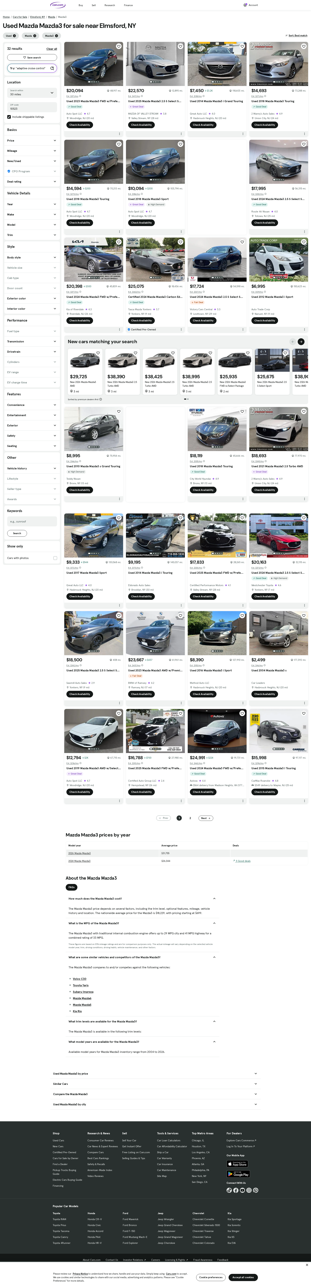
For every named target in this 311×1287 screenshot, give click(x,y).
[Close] (307, 1265)
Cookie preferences (211, 1277)
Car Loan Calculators (168, 1140)
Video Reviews (95, 1176)
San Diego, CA (199, 1182)
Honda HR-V (95, 1243)
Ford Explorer (130, 1243)
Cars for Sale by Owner (65, 1158)
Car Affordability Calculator (172, 1146)
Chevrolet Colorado (204, 1243)
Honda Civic (94, 1225)
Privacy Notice (80, 1273)
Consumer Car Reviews (100, 1140)
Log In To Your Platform (240, 1146)
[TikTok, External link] (229, 1190)
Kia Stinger (233, 1231)
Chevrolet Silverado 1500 (206, 1225)
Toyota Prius (59, 1225)
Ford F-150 (129, 1231)
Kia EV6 (232, 1243)
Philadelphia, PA (200, 1170)
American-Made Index (99, 1170)
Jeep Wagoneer (166, 1231)
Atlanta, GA (198, 1164)
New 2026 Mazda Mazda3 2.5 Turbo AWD (122, 383)
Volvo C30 (79, 979)
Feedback (222, 1259)
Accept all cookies (243, 1277)
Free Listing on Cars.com (136, 1152)
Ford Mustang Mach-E (135, 1237)
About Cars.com (92, 1259)
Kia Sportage (235, 1219)
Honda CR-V (95, 1219)
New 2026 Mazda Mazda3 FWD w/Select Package (233, 383)
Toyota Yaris (81, 985)
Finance (128, 5)
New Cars (58, 1146)
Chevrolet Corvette (203, 1219)
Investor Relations (133, 1259)
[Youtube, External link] (242, 1190)
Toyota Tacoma (61, 1231)
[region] (155, 1274)
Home (6, 17)
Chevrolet (198, 1213)
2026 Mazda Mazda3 (79, 853)
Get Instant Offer (131, 1146)
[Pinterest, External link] (255, 1190)
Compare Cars (95, 1152)
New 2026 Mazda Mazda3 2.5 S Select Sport (272, 383)
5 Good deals (243, 861)
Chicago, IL (198, 1140)
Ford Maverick (130, 1219)
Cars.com (171, 1273)
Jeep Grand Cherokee (170, 1225)
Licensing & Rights (175, 1259)
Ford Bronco (130, 1225)
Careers (155, 1259)
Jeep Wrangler (166, 1219)
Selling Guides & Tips (133, 1158)
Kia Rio (77, 1011)
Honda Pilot (94, 1237)
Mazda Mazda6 (82, 998)
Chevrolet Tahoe (202, 1237)
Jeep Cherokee (166, 1243)
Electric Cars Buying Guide (67, 1179)
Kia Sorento (234, 1225)
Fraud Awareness (202, 1259)
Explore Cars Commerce (240, 1140)
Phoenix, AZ (198, 1158)
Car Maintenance (166, 1170)
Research (110, 5)
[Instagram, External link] (249, 1190)
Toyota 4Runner (61, 1243)
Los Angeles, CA (200, 1152)
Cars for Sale (20, 17)
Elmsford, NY (37, 17)
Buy (81, 5)
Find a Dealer (60, 1164)
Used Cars (58, 1140)
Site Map (162, 1176)
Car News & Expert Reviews (102, 1146)
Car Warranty (164, 1158)
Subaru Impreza (83, 991)
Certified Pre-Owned (64, 1152)
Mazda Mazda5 (82, 1004)
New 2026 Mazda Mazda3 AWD (83, 383)
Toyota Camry (60, 1237)
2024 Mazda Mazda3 (79, 861)
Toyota (56, 1213)
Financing (58, 1185)
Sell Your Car (129, 1140)
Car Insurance (165, 1164)
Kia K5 (231, 1237)
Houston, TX (198, 1146)
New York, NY (199, 1176)
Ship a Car (162, 1152)
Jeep (160, 1213)
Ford (125, 1213)
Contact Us (112, 1259)
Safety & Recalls (96, 1164)
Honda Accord (95, 1231)
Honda (91, 1213)
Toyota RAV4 (59, 1219)
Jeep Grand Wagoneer (170, 1237)
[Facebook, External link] (235, 1190)
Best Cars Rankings (98, 1158)
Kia (229, 1213)
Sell (94, 5)
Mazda (51, 17)
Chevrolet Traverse (203, 1231)
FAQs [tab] (72, 887)
